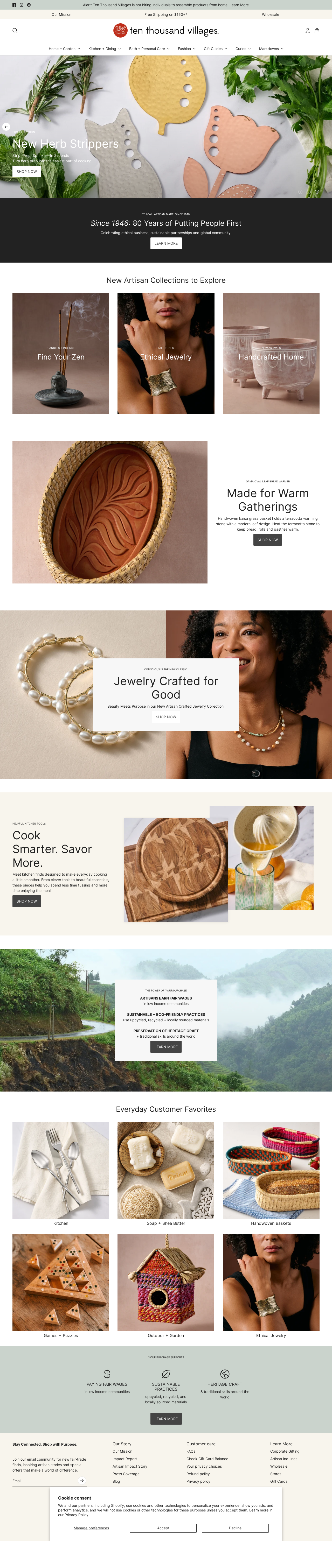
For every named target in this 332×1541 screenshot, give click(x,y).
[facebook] (14, 5)
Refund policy (198, 1474)
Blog (116, 1481)
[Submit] (82, 1480)
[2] (309, 192)
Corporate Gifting (285, 1451)
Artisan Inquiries (283, 1458)
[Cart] (317, 30)
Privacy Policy (76, 1514)
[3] (317, 192)
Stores (275, 1474)
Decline (235, 1528)
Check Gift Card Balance (207, 1458)
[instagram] (21, 5)
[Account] (307, 30)
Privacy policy (198, 1481)
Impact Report (125, 1458)
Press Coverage (126, 1474)
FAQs (190, 1451)
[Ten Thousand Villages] (166, 30)
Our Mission (122, 1451)
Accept (163, 1528)
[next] (326, 127)
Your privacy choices (204, 1466)
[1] (300, 192)
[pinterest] (29, 5)
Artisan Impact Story (130, 1466)
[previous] (6, 127)
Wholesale (278, 1466)
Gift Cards (278, 1481)
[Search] (15, 30)
